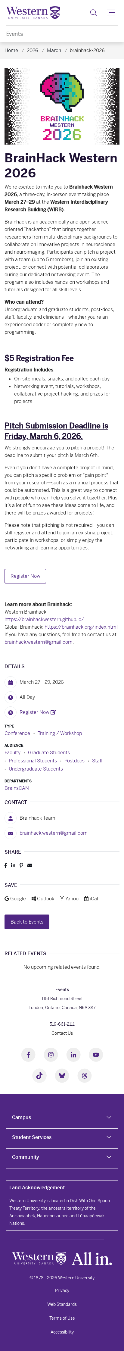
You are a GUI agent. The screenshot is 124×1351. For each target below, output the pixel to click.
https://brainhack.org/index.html (81, 627)
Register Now (25, 576)
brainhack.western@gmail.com (39, 642)
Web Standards (62, 1304)
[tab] (62, 1119)
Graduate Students (49, 752)
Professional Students (33, 761)
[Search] (93, 12)
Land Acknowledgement (37, 1187)
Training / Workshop (60, 733)
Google (18, 899)
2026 (32, 50)
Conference (17, 733)
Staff (97, 761)
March (54, 50)
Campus (21, 1117)
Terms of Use (62, 1318)
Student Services (31, 1137)
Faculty (12, 752)
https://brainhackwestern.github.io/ (44, 619)
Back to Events (27, 922)
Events (14, 34)
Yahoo (72, 899)
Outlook (46, 899)
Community (25, 1157)
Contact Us (62, 1033)
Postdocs (74, 761)
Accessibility (62, 1332)
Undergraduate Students (36, 769)
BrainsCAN (17, 788)
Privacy (62, 1290)
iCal (93, 899)
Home (11, 50)
